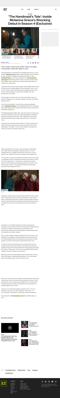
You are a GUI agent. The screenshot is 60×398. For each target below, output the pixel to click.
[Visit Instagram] (49, 381)
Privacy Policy (23, 384)
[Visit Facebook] (42, 381)
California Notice (24, 387)
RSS (11, 393)
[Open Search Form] (55, 9)
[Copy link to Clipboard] (38, 63)
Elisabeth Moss (6, 78)
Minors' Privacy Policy (25, 389)
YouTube (13, 387)
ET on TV (13, 389)
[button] (10, 328)
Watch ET (36, 9)
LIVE (22, 9)
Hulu (29, 370)
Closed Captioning (24, 386)
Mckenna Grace (11, 74)
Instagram (13, 384)
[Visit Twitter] (45, 381)
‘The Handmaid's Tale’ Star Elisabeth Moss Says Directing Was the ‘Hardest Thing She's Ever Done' (9, 338)
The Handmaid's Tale (10, 370)
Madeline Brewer (11, 106)
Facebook (13, 383)
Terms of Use (23, 383)
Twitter (12, 386)
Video (28, 9)
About (12, 390)
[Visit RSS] (56, 381)
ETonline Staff (14, 391)
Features (30, 14)
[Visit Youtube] (52, 381)
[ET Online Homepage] (5, 9)
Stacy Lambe (6, 62)
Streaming (34, 370)
